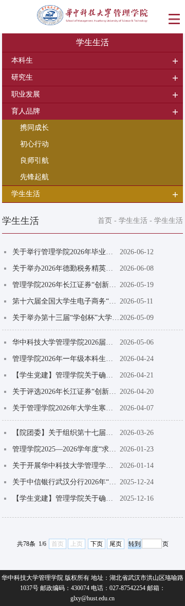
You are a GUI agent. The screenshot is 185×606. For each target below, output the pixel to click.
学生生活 (133, 220)
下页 (96, 543)
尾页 (115, 543)
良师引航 (34, 160)
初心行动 (34, 144)
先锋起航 (34, 177)
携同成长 (34, 127)
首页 (105, 220)
